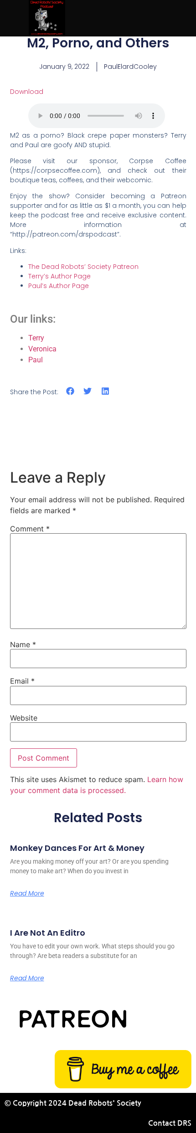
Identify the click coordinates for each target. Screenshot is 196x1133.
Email (22, 681)
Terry (36, 338)
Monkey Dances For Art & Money (77, 848)
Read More (27, 893)
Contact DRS (169, 1123)
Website (23, 717)
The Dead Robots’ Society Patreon (83, 266)
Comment (30, 528)
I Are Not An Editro (47, 932)
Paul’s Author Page (58, 285)
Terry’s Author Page (59, 276)
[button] (70, 391)
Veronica (42, 349)
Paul (35, 359)
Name (23, 644)
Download (26, 91)
